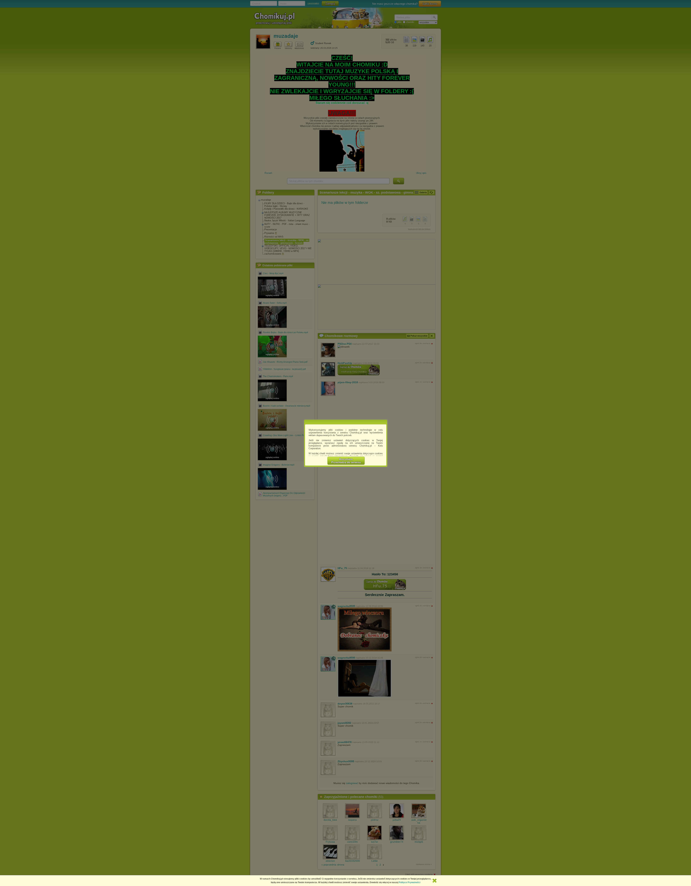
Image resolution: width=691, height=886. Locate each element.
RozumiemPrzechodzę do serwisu (346, 461)
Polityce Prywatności (409, 882)
